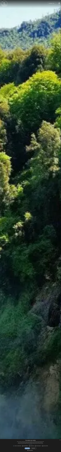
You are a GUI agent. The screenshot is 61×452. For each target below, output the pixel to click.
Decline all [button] (33, 448)
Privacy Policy (30, 444)
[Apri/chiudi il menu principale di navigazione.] (59, 3)
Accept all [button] (27, 448)
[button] (30, 450)
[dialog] (30, 445)
